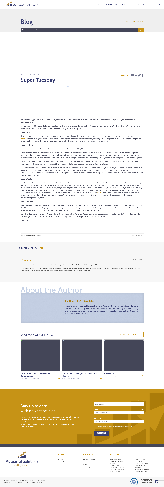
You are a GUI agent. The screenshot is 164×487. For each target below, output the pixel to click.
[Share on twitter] (139, 75)
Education (112, 463)
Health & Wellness (140, 463)
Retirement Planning (141, 469)
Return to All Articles (130, 335)
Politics (141, 236)
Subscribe (101, 433)
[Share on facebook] (143, 75)
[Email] (132, 75)
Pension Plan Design (116, 467)
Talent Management (141, 471)
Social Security (114, 471)
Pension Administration (90, 462)
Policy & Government (116, 469)
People (137, 467)
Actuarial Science (115, 459)
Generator (17, 483)
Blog (128, 21)
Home (122, 21)
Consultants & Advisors (116, 461)
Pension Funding (140, 465)
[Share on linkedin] (136, 75)
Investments (113, 465)
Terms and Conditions (33, 483)
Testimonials (60, 462)
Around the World (35, 236)
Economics (138, 461)
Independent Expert (89, 459)
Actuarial (85, 464)
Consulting (86, 467)
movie (99, 193)
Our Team (60, 459)
